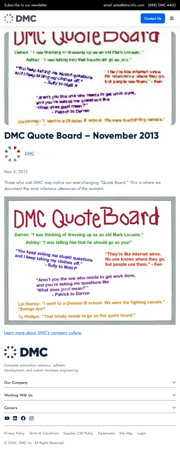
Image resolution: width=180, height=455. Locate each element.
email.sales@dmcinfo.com (124, 5)
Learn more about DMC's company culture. (43, 332)
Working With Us (18, 395)
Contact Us (152, 18)
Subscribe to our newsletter (25, 5)
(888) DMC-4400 (162, 5)
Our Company (16, 382)
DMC (29, 153)
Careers (10, 407)
